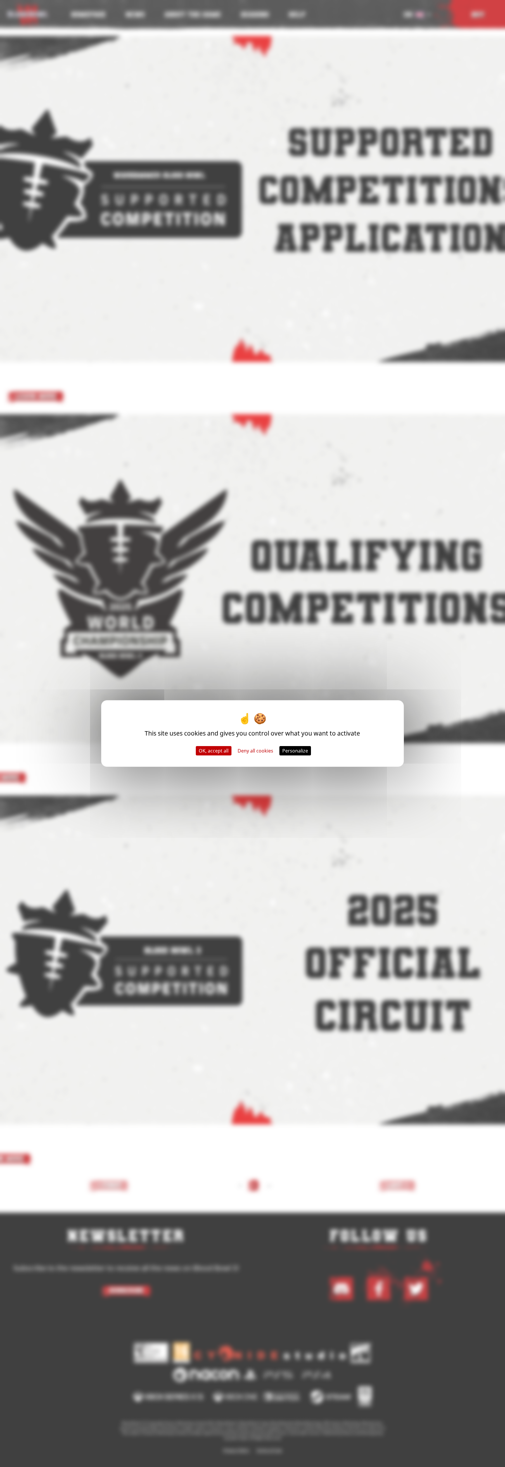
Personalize (295, 751)
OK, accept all (214, 751)
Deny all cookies (255, 751)
